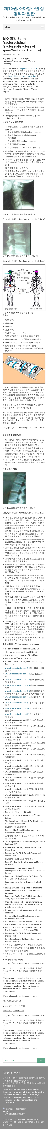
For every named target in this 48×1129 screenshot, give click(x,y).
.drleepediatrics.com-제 (27, 68)
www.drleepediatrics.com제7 (17, 702)
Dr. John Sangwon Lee (15, 1113)
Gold (13, 54)
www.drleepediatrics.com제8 (17, 708)
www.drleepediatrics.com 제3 (17, 679)
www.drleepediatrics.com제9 (17, 714)
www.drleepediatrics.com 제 (17, 668)
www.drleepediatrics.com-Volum (22, 76)
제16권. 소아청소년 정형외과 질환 (24, 11)
